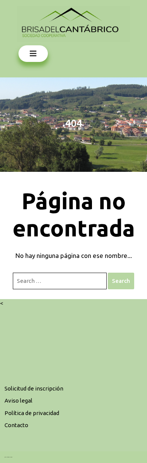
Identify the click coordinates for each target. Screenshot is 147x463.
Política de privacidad (32, 413)
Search (121, 281)
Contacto (16, 425)
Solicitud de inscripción (34, 388)
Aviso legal (18, 400)
